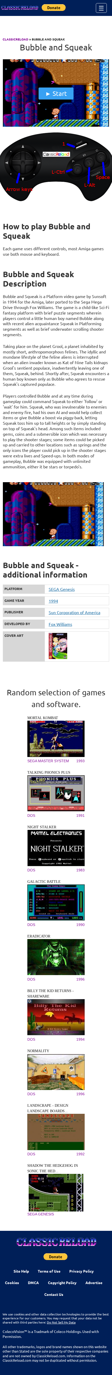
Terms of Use (49, 1271)
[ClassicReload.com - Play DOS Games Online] (19, 7)
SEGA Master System (48, 761)
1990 (80, 925)
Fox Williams (60, 624)
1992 (80, 1154)
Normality (38, 1051)
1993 (80, 761)
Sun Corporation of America (74, 612)
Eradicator (38, 936)
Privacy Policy (81, 1271)
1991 (80, 815)
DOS (31, 815)
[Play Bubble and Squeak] (56, 125)
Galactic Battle (44, 882)
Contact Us (53, 1294)
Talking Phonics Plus (48, 772)
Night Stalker (41, 827)
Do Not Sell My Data (61, 1322)
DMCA (33, 1282)
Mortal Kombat (42, 718)
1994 (53, 600)
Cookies (12, 1282)
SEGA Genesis (62, 589)
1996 (80, 979)
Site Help (21, 1271)
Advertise (93, 1282)
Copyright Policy (62, 1282)
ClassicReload (15, 39)
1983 (80, 870)
